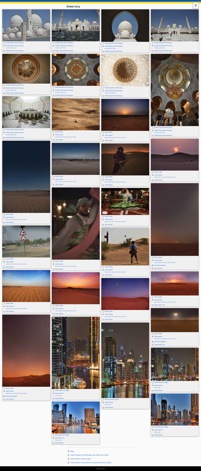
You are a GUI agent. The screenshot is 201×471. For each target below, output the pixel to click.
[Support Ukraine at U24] (100, 1)
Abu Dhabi (8, 48)
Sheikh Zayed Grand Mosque (15, 43)
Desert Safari (59, 132)
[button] (26, 25)
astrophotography (160, 265)
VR (164, 305)
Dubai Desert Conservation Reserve (64, 137)
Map (72, 451)
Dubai (74, 137)
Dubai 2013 (73, 6)
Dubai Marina (59, 393)
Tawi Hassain (59, 135)
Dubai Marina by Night (62, 390)
